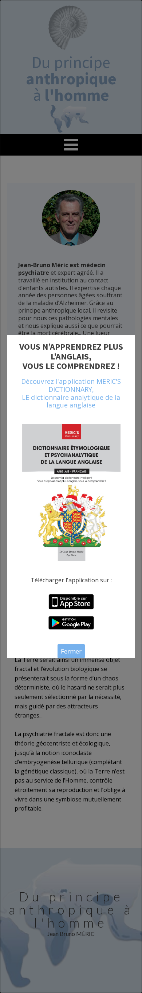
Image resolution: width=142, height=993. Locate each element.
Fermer (71, 651)
